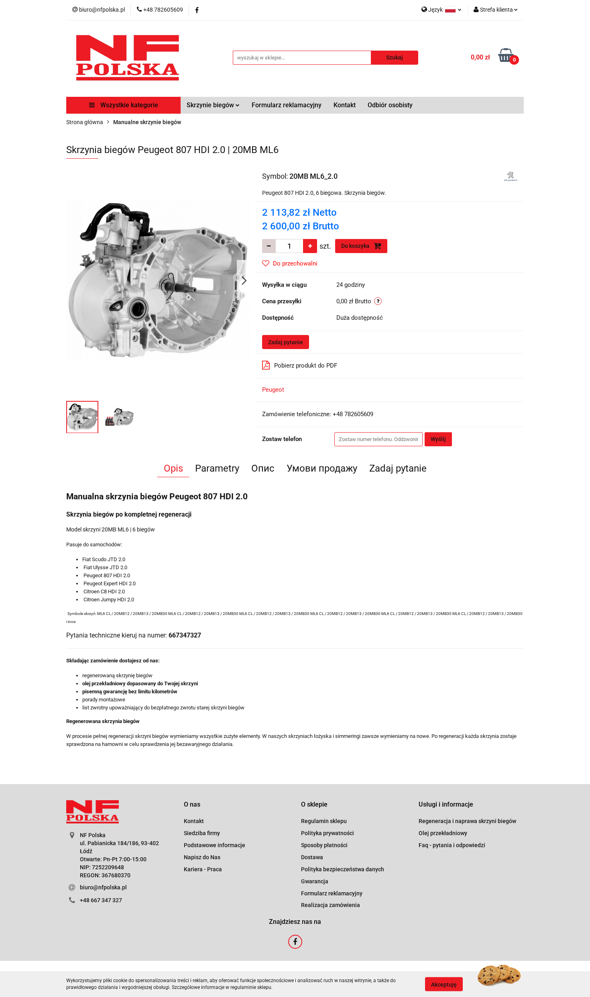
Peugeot (273, 389)
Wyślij (438, 439)
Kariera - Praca (203, 869)
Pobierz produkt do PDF (305, 365)
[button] (192, 804)
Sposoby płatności (324, 845)
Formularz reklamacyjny (286, 105)
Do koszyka (356, 246)
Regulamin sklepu (324, 821)
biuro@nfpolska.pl (103, 887)
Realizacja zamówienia (330, 905)
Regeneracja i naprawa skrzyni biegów (467, 821)
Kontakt (345, 105)
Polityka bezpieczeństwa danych (342, 869)
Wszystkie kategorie (128, 105)
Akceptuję (444, 984)
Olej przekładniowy (443, 833)
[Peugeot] (511, 175)
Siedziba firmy (202, 833)
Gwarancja (314, 881)
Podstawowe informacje (214, 845)
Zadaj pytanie (285, 342)
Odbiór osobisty (390, 105)
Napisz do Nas (202, 857)
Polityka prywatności (327, 833)
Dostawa (312, 857)
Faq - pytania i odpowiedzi (452, 845)
